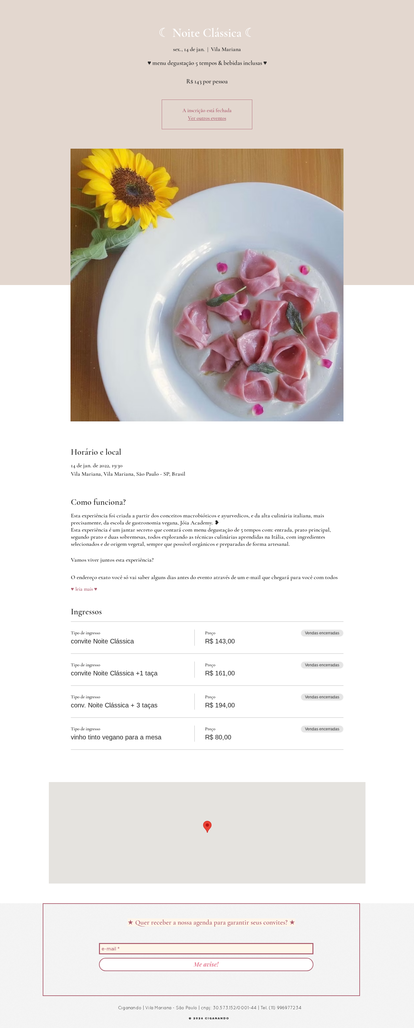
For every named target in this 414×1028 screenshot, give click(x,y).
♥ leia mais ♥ (84, 589)
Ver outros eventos (207, 118)
